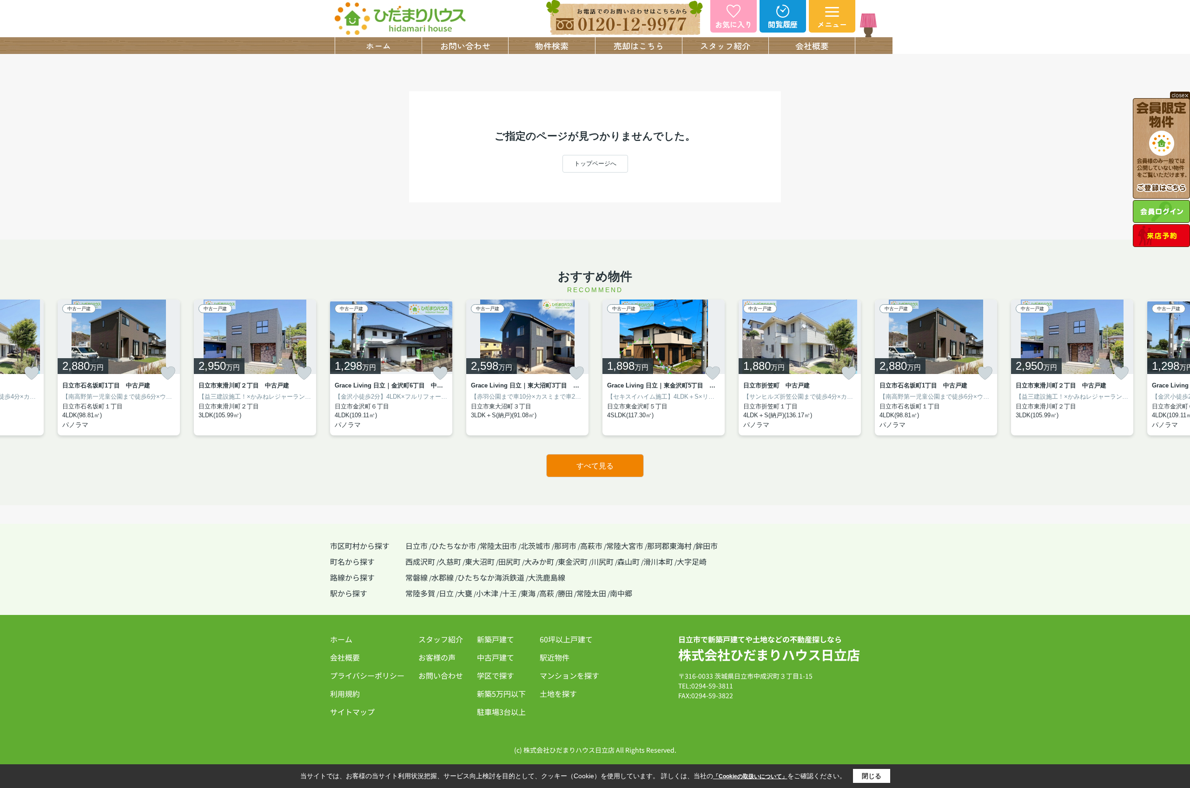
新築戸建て (495, 639)
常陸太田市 (498, 545)
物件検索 (552, 46)
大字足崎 (692, 561)
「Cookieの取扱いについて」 (750, 776)
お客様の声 (437, 657)
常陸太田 (591, 593)
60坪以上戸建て (566, 639)
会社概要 (812, 46)
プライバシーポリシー (367, 675)
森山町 (628, 561)
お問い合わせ (465, 46)
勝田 (565, 593)
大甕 (464, 593)
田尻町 (509, 561)
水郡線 (442, 577)
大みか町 (539, 561)
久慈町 (450, 561)
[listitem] (391, 367)
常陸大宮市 (624, 545)
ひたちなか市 (453, 545)
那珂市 (565, 545)
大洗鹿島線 (546, 577)
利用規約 (345, 693)
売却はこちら (639, 46)
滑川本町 (658, 561)
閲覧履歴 (783, 24)
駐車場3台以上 (501, 711)
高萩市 (591, 545)
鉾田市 (706, 545)
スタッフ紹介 (725, 46)
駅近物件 (554, 657)
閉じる (871, 776)
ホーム (378, 46)
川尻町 (602, 561)
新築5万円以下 (501, 693)
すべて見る (595, 466)
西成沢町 (420, 561)
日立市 (416, 545)
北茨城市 (535, 545)
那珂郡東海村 (669, 545)
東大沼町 (480, 561)
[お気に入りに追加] (31, 373)
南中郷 (621, 593)
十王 (509, 593)
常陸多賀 (420, 593)
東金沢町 (573, 561)
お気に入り (733, 24)
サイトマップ (352, 711)
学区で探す (495, 675)
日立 (446, 593)
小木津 (487, 593)
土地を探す (558, 693)
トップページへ (595, 163)
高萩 (546, 593)
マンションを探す (569, 675)
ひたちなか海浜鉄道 (490, 577)
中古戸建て (495, 657)
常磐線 (416, 577)
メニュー (832, 24)
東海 (528, 593)
